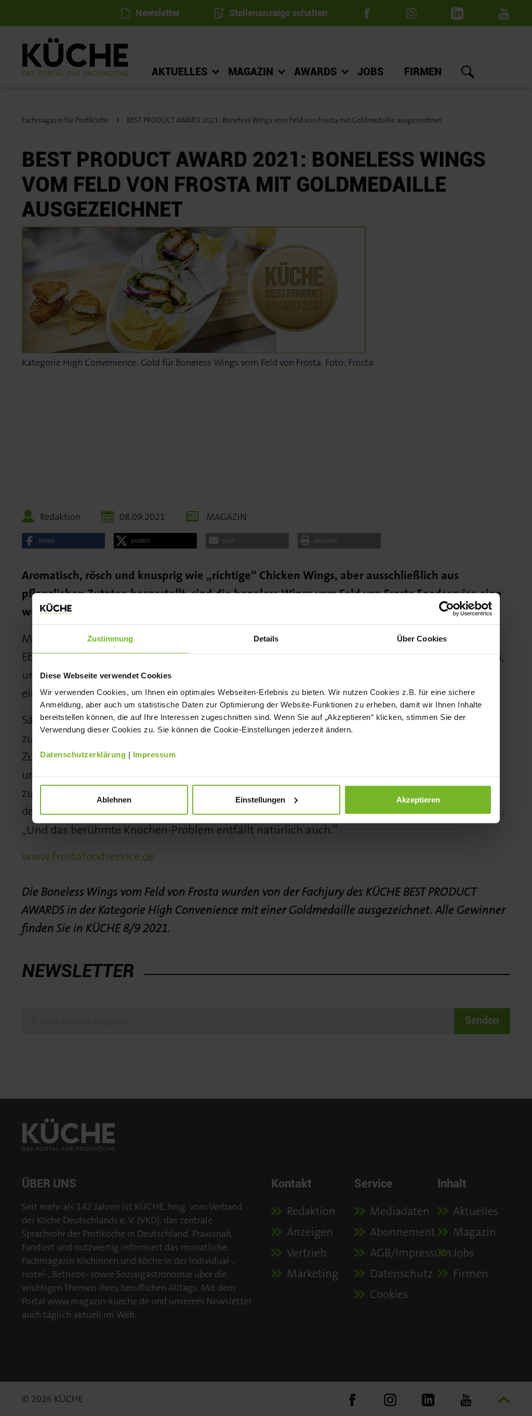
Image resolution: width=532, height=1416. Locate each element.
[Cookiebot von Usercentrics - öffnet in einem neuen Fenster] (446, 609)
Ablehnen (114, 799)
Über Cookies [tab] (422, 638)
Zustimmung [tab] (110, 638)
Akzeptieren (418, 799)
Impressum (154, 754)
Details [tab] (266, 638)
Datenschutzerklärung (83, 754)
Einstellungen (260, 799)
